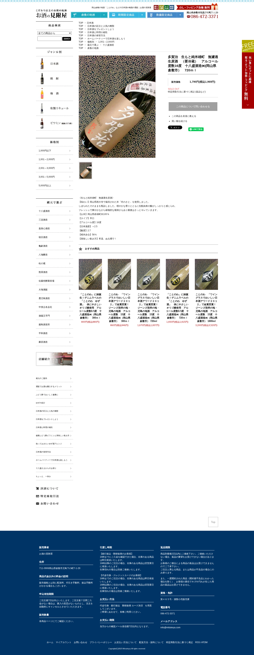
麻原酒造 (43, 342)
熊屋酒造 (43, 272)
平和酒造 (43, 333)
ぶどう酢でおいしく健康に (47, 395)
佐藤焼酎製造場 (46, 281)
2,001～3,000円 (47, 168)
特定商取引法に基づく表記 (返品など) (187, 91)
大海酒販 (43, 289)
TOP (81, 23)
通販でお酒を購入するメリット (49, 386)
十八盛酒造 (108, 45)
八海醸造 (43, 254)
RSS (197, 642)
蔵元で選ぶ (93, 45)
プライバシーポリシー (101, 642)
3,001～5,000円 (47, 177)
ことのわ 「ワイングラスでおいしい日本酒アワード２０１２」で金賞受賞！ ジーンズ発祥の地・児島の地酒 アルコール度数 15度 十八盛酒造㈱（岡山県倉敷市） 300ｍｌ (119, 307)
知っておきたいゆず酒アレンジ (49, 444)
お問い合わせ (80, 642)
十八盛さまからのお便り (46, 468)
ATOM (204, 642)
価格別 (90, 41)
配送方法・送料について (151, 642)
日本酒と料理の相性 (97, 32)
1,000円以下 (45, 150)
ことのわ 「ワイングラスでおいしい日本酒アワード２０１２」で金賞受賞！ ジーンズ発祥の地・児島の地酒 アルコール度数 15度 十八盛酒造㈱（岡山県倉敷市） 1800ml (206, 307)
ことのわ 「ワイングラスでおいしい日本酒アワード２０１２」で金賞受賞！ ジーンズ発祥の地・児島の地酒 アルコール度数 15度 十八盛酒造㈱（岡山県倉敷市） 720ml (148, 307)
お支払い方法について (125, 642)
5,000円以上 (45, 185)
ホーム (50, 642)
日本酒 (90, 23)
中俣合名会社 (45, 307)
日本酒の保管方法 (96, 35)
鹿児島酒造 (44, 298)
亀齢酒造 (43, 246)
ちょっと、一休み (43, 476)
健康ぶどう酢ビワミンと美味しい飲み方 (52, 435)
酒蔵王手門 (44, 315)
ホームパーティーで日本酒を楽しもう (106, 38)
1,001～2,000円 (106, 41)
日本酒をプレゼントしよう (100, 29)
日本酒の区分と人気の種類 (100, 26)
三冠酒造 (43, 219)
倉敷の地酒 (93, 48)
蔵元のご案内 (41, 378)
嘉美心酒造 (44, 228)
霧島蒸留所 (44, 324)
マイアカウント (63, 642)
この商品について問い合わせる (193, 106)
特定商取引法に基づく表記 (179, 642)
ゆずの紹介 (40, 403)
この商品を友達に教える (184, 116)
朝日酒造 (43, 237)
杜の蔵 (42, 263)
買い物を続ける (179, 121)
